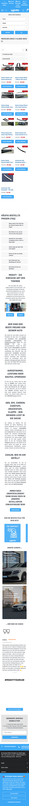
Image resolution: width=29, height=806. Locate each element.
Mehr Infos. (9, 789)
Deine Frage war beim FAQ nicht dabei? (16, 248)
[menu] (2, 10)
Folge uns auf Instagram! (14, 709)
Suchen (7, 32)
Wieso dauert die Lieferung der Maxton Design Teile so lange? (16, 225)
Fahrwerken (8, 340)
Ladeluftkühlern (17, 340)
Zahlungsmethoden (15, 360)
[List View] (23, 49)
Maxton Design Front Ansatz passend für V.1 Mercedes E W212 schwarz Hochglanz (21, 134)
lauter (22, 385)
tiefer (11, 385)
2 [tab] (14, 672)
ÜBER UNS (10, 315)
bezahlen (7, 464)
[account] (23, 10)
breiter (15, 385)
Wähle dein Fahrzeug (14, 15)
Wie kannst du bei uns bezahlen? (15, 268)
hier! (24, 753)
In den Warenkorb (7, 86)
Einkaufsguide (15, 510)
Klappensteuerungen (10, 342)
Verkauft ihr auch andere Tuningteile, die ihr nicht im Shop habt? (16, 240)
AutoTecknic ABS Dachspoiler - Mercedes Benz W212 (7, 189)
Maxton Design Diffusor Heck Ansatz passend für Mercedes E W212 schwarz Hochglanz (21, 106)
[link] (7, 69)
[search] (6, 10)
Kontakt (20, 315)
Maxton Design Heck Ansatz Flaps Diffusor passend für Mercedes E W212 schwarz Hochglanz (7, 134)
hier (24, 448)
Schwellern (11, 339)
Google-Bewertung (7, 642)
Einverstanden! (14, 793)
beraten (15, 396)
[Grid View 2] (26, 49)
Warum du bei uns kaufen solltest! (15, 254)
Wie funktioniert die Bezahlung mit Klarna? (15, 261)
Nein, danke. (14, 798)
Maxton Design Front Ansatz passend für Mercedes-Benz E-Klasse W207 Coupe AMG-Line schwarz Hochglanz (6, 78)
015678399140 (24, 5)
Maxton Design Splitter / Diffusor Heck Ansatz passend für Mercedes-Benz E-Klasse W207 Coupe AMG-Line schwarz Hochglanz (21, 78)
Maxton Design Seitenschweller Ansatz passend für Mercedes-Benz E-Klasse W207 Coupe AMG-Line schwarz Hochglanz (7, 106)
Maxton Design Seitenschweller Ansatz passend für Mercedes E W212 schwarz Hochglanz (7, 161)
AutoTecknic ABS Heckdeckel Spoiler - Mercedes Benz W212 (20, 161)
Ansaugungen (22, 339)
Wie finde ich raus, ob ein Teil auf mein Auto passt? (15, 233)
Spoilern (24, 337)
